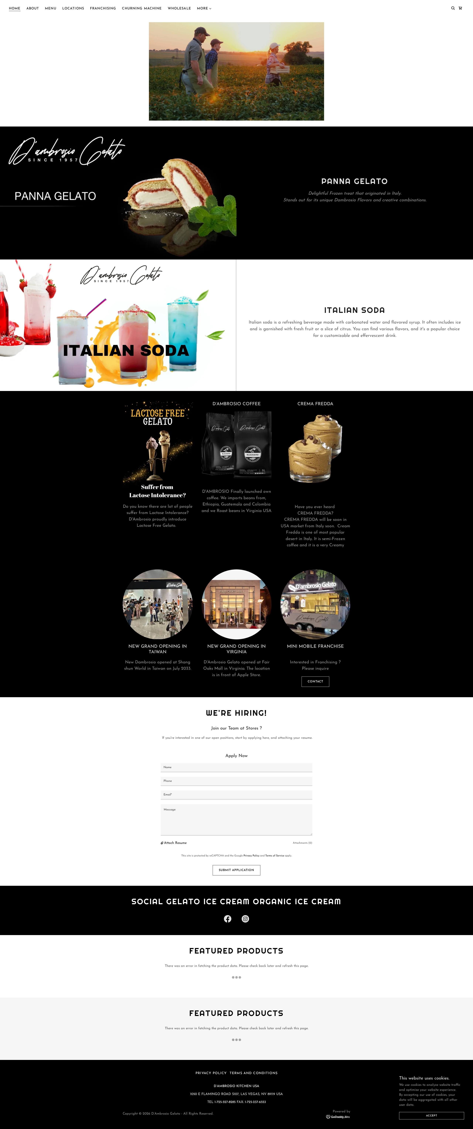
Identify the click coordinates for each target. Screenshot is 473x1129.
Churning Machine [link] (142, 8)
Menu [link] (50, 8)
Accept (431, 1115)
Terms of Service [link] (274, 855)
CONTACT (315, 681)
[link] (460, 8)
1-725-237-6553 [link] (255, 1102)
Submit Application (236, 870)
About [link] (32, 8)
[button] (204, 8)
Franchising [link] (103, 8)
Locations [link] (73, 8)
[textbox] (236, 767)
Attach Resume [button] (175, 843)
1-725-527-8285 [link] (225, 1102)
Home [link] (15, 8)
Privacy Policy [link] (251, 855)
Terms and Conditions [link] (254, 1073)
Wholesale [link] (179, 8)
